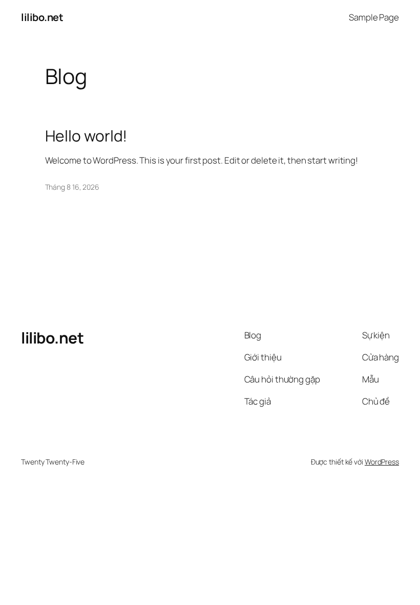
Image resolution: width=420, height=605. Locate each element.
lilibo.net (42, 17)
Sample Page (374, 17)
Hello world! (86, 136)
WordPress (382, 462)
